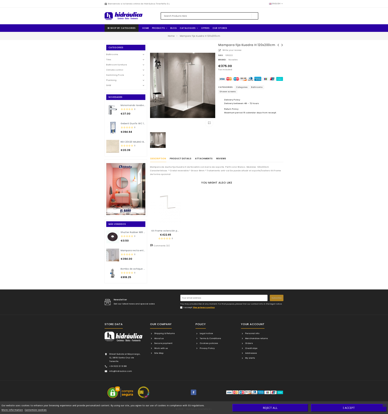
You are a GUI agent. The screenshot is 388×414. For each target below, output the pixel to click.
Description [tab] (158, 158)
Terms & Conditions (210, 338)
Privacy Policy (207, 348)
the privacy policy (204, 307)
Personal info (252, 333)
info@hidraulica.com (120, 371)
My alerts (250, 358)
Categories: (225, 87)
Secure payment (163, 343)
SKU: (220, 55)
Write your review (232, 50)
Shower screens (228, 91)
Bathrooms (112, 54)
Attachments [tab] (204, 158)
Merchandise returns (256, 338)
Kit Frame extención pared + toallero (173, 230)
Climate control (114, 69)
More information (12, 409)
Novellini (233, 59)
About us (159, 338)
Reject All (270, 408)
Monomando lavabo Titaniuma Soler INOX (145, 105)
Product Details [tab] (180, 158)
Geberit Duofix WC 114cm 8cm (138, 123)
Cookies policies (208, 343)
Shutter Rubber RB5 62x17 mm (138, 232)
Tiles (108, 59)
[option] (182, 86)
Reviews (221, 158)
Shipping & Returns (164, 333)
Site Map (159, 353)
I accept (199, 307)
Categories (242, 87)
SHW (108, 85)
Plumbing (111, 80)
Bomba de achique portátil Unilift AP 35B (144, 268)
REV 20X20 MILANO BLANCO (136, 141)
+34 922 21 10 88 (118, 366)
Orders (249, 343)
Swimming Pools (115, 75)
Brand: (222, 59)
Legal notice (206, 333)
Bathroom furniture (116, 64)
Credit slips (251, 348)
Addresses (251, 353)
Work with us (161, 348)
